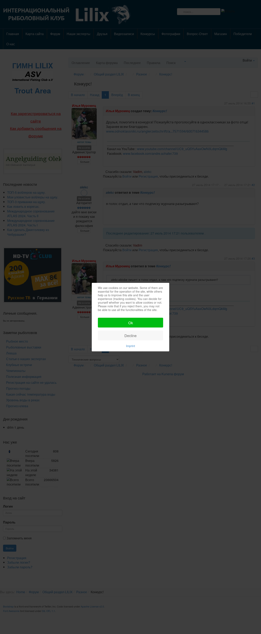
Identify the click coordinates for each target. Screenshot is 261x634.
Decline (130, 335)
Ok (130, 322)
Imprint (130, 346)
